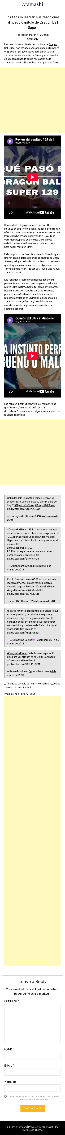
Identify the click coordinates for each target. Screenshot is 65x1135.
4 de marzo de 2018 (45, 601)
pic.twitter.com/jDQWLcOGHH (23, 593)
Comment (11, 1001)
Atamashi (32, 4)
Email (9, 1065)
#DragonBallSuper (45, 505)
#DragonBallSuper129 (19, 529)
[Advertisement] (32, 100)
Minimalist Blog (50, 1127)
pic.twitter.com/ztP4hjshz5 (23, 558)
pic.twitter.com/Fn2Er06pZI (23, 632)
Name (9, 1049)
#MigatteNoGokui (24, 505)
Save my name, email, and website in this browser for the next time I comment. (34, 1098)
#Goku (11, 660)
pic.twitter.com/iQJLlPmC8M (23, 664)
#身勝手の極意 (35, 590)
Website (10, 1081)
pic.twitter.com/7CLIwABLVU (23, 509)
